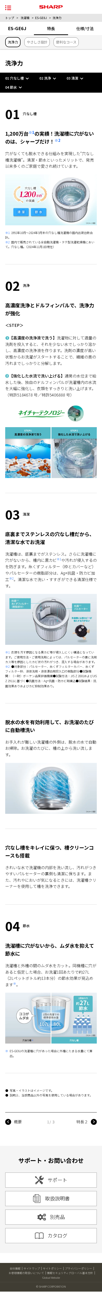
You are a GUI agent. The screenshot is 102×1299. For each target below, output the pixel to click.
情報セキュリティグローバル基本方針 (70, 1273)
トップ (9, 18)
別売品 (57, 1216)
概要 (18, 1122)
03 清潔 (72, 78)
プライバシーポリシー (78, 1268)
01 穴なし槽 (14, 78)
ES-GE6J (41, 18)
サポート (57, 1179)
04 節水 (11, 87)
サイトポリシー (52, 1268)
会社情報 (15, 1268)
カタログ (57, 1235)
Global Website (51, 1277)
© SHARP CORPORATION (51, 1286)
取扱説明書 (57, 1198)
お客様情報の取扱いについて (26, 1273)
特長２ (82, 1122)
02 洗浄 (45, 78)
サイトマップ (32, 1268)
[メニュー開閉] (8, 7)
